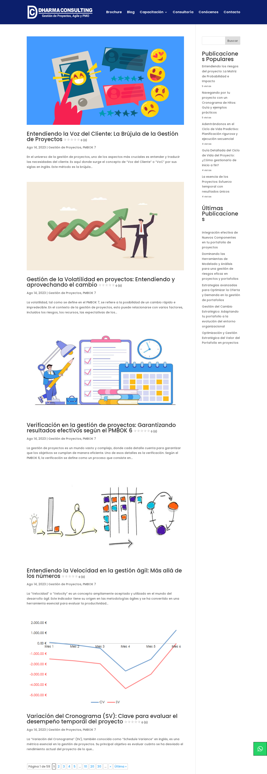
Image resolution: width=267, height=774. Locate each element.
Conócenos (208, 12)
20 (92, 766)
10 (85, 766)
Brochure (114, 12)
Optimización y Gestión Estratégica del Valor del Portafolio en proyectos (221, 338)
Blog (131, 12)
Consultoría (183, 12)
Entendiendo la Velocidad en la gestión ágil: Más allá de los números (104, 573)
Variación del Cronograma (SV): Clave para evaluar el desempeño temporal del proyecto (102, 718)
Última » (121, 766)
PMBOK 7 (89, 147)
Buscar (232, 41)
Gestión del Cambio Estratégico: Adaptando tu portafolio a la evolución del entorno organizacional (220, 316)
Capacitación (151, 12)
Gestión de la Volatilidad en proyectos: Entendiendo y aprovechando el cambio (101, 282)
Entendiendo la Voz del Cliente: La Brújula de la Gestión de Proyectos (102, 136)
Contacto (232, 12)
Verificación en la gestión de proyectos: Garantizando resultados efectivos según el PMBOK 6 (101, 427)
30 (99, 766)
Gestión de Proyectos (64, 147)
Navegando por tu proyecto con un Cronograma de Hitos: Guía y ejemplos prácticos (219, 103)
